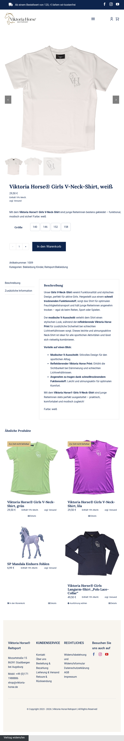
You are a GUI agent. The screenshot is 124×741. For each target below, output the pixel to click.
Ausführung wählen (78, 603)
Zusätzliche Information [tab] (18, 290)
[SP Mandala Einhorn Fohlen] (32, 542)
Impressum (70, 676)
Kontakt (40, 654)
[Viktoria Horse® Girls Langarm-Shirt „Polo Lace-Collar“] (92, 553)
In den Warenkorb (49, 246)
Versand (17, 201)
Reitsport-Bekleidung (56, 267)
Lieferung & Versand (47, 672)
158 (66, 226)
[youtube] (117, 4)
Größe (19, 227)
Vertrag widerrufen (14, 737)
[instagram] (111, 4)
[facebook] (104, 4)
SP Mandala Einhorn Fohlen (28, 564)
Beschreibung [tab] (12, 282)
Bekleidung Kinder (33, 267)
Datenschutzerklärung (76, 668)
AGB (66, 672)
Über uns (41, 659)
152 (55, 226)
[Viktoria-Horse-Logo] (20, 14)
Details (33, 516)
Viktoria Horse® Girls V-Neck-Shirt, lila (91, 504)
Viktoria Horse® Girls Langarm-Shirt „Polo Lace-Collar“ (88, 589)
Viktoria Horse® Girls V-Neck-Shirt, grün (31, 504)
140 (35, 226)
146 (45, 226)
